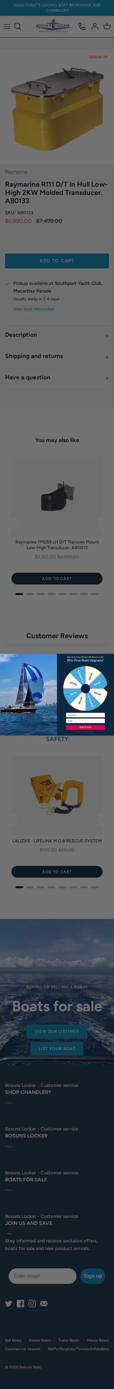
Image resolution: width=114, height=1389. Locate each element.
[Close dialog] (2, 656)
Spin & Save (85, 727)
